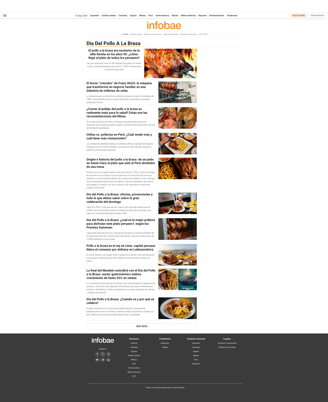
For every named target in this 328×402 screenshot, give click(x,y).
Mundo (175, 15)
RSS (134, 376)
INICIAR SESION (317, 15)
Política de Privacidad (227, 347)
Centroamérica (162, 15)
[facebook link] (97, 354)
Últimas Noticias (188, 15)
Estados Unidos (109, 15)
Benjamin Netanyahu (189, 34)
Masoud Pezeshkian (171, 34)
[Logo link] (164, 25)
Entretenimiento (216, 15)
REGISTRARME (299, 15)
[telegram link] (103, 360)
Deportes (202, 15)
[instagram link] (108, 354)
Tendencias (232, 15)
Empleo (165, 347)
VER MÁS (141, 326)
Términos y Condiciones (227, 343)
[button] (4, 15)
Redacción (165, 343)
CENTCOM (203, 34)
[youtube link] (97, 360)
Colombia (122, 15)
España (133, 15)
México (142, 15)
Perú (150, 15)
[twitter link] (103, 354)
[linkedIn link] (108, 360)
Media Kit (196, 364)
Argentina (94, 15)
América (134, 343)
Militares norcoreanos (152, 34)
